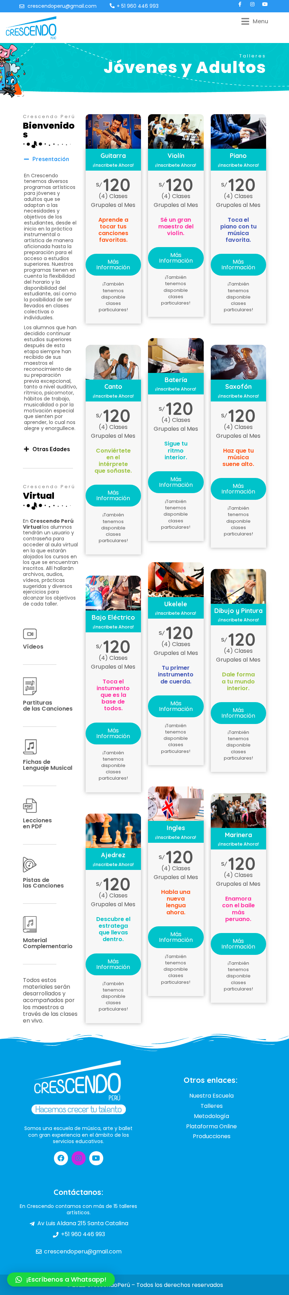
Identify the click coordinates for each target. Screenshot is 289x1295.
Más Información (113, 264)
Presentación (50, 158)
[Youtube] (96, 1158)
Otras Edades (51, 449)
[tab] (51, 159)
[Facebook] (61, 1158)
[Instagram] (79, 1158)
